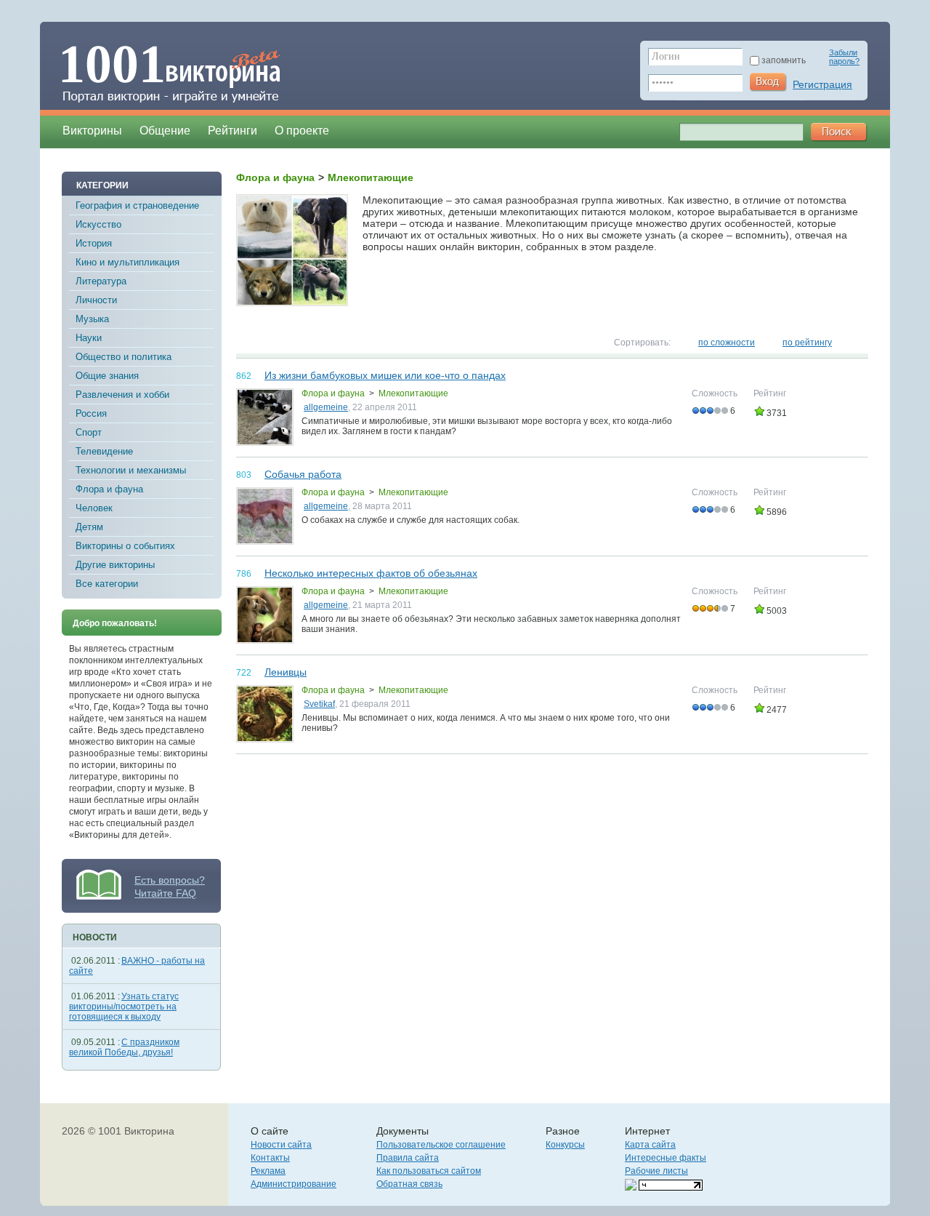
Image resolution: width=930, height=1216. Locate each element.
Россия (91, 413)
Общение (165, 130)
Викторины (92, 130)
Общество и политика (123, 356)
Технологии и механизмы (131, 470)
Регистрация (822, 84)
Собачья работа (302, 474)
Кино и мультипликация (127, 262)
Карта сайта (650, 1145)
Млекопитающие (413, 393)
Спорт (89, 432)
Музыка (92, 318)
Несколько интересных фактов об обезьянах (370, 573)
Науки (89, 337)
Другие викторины (115, 564)
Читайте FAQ (165, 893)
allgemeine (326, 407)
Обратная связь (409, 1184)
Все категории (107, 583)
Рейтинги (232, 130)
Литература (101, 281)
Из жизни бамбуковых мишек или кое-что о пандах (385, 375)
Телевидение (104, 451)
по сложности (726, 342)
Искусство (98, 224)
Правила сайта (407, 1158)
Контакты (270, 1158)
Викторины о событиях (125, 545)
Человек (94, 508)
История (94, 243)
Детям (89, 526)
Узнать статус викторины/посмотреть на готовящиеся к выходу (124, 1006)
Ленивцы (285, 672)
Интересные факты (665, 1158)
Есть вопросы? (169, 880)
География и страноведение (137, 205)
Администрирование (293, 1184)
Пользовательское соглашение (441, 1145)
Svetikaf (319, 704)
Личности (96, 300)
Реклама (268, 1171)
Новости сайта (281, 1145)
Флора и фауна (109, 489)
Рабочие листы (656, 1171)
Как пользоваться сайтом (428, 1171)
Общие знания (107, 375)
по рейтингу (807, 342)
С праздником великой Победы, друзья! (124, 1047)
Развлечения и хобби (122, 394)
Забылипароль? (844, 56)
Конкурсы (565, 1145)
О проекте (302, 130)
